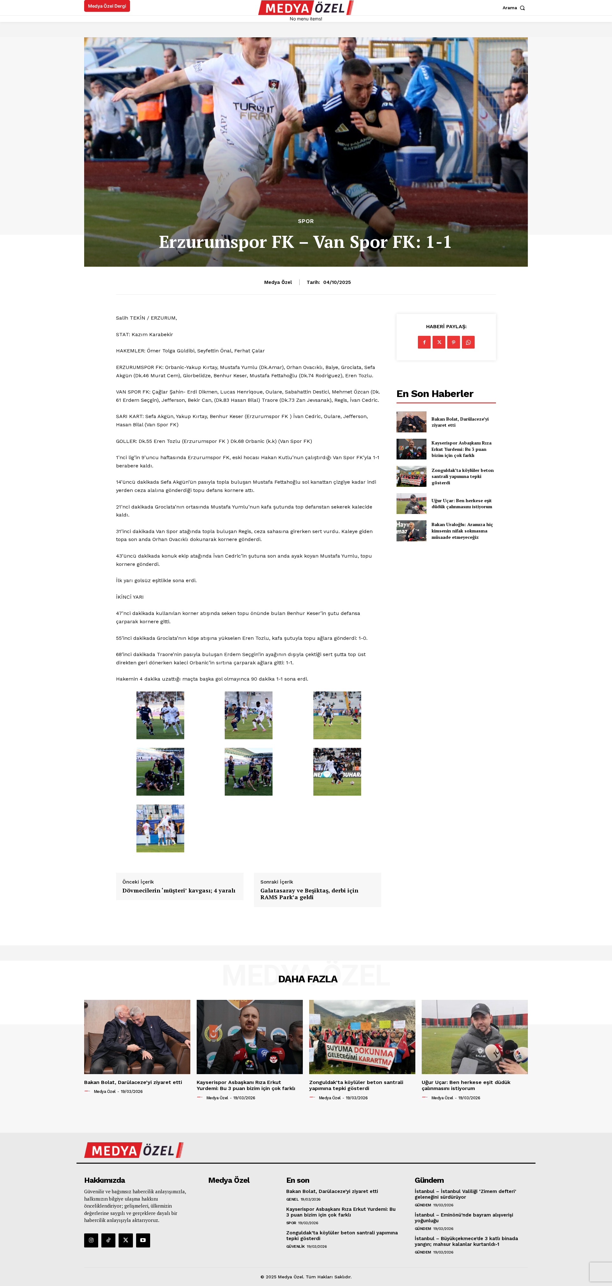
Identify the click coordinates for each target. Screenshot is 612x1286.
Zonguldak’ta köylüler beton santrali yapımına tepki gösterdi (463, 476)
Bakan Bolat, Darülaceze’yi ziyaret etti (460, 422)
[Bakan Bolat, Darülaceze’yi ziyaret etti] (411, 421)
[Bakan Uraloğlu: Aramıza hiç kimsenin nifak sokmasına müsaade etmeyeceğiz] (411, 530)
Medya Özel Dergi (107, 6)
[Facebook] (424, 342)
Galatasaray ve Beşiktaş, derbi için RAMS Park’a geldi (309, 894)
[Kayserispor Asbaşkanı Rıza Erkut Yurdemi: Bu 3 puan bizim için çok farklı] (411, 449)
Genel (292, 1199)
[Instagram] (91, 1240)
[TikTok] (108, 1240)
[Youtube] (143, 1240)
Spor (306, 221)
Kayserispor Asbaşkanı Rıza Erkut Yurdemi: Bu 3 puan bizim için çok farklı (462, 449)
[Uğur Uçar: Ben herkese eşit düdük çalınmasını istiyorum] (411, 503)
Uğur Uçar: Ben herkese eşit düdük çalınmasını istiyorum (462, 503)
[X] (439, 342)
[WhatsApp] (468, 342)
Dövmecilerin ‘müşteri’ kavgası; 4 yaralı (178, 890)
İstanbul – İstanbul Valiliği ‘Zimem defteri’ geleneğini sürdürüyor (465, 1194)
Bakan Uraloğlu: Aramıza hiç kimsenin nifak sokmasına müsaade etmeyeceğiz (462, 530)
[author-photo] (88, 1091)
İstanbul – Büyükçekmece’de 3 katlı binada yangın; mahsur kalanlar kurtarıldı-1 (466, 1241)
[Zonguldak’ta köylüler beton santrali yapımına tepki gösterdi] (411, 476)
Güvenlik (295, 1246)
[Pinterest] (453, 342)
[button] (515, 7)
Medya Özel (278, 282)
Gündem (423, 1205)
